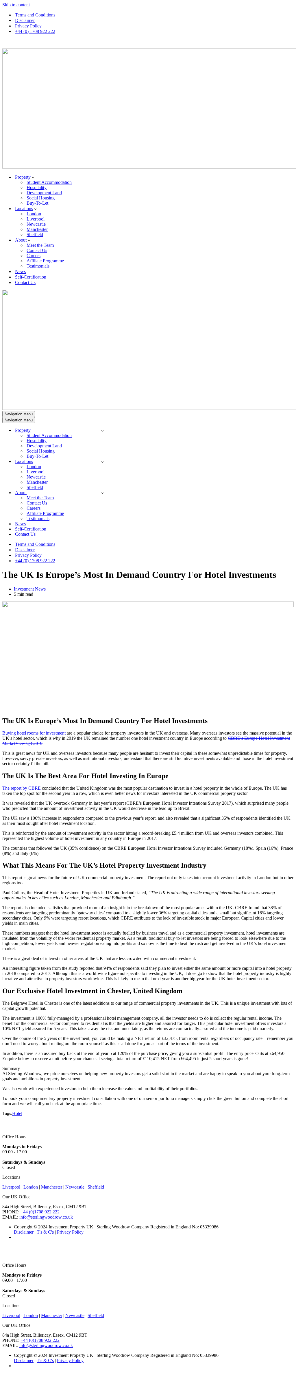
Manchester (37, 229)
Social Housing (41, 197)
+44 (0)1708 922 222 (40, 1211)
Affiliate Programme (45, 260)
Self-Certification (30, 276)
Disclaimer (25, 20)
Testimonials (38, 266)
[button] (33, 177)
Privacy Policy (28, 25)
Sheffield (35, 234)
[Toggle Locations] (102, 461)
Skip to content (16, 4)
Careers (33, 255)
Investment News (30, 588)
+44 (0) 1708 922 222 (35, 31)
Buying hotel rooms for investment (34, 733)
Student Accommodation (49, 182)
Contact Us (37, 250)
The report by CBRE (21, 788)
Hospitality (37, 187)
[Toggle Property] (102, 430)
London (34, 213)
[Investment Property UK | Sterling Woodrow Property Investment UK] (148, 109)
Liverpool (36, 218)
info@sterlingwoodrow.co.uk (46, 1217)
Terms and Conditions (35, 14)
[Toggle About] (102, 492)
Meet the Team (40, 245)
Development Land (44, 192)
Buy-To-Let (37, 203)
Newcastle (36, 224)
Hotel (17, 1113)
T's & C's (45, 1232)
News (20, 271)
